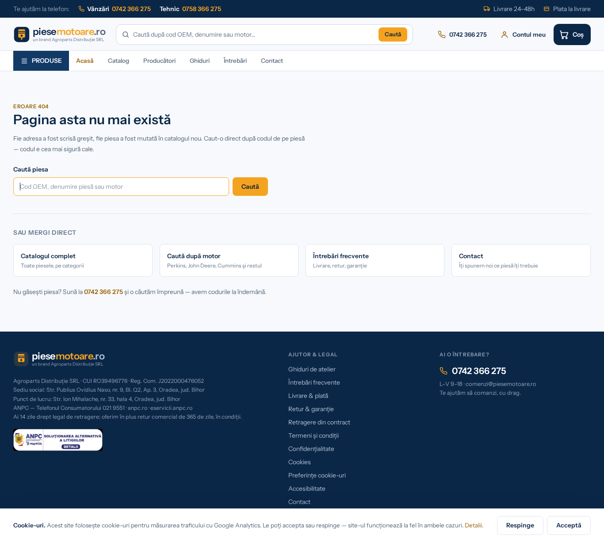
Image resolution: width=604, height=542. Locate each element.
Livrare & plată (308, 396)
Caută (393, 34)
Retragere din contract (319, 422)
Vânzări (119, 9)
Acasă (85, 60)
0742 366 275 (103, 292)
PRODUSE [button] (47, 61)
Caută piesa (30, 169)
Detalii (473, 525)
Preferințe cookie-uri (317, 475)
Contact (272, 60)
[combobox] (254, 34)
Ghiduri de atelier (312, 369)
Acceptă (568, 525)
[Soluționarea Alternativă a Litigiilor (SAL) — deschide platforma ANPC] (58, 440)
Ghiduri (200, 60)
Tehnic (190, 9)
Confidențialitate (311, 449)
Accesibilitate (306, 488)
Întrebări (235, 60)
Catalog (118, 60)
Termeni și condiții (313, 435)
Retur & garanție (311, 409)
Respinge (520, 525)
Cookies (299, 462)
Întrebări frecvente (314, 382)
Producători (159, 60)
